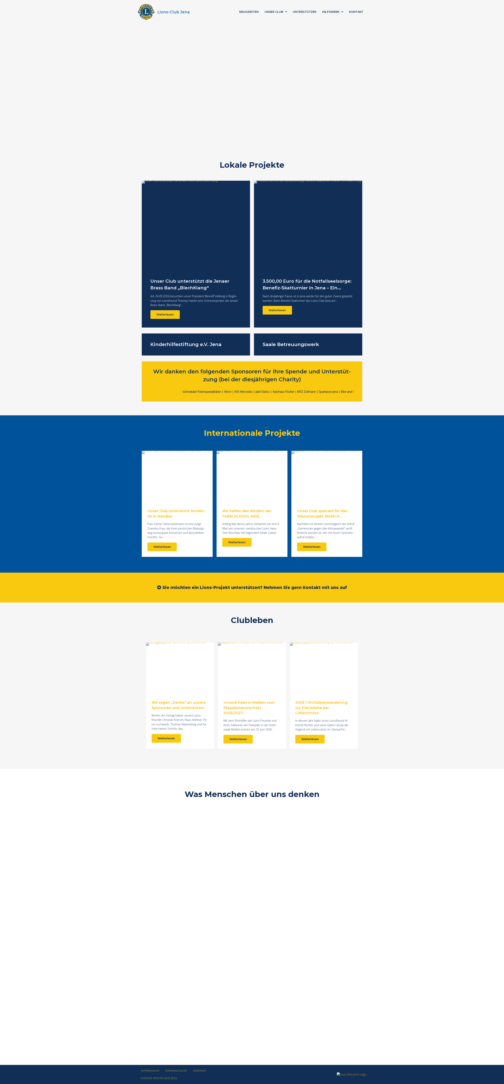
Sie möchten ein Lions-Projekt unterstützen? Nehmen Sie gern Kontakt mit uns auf (254, 587)
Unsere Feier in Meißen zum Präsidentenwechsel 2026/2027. (249, 707)
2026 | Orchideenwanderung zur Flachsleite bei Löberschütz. (321, 707)
